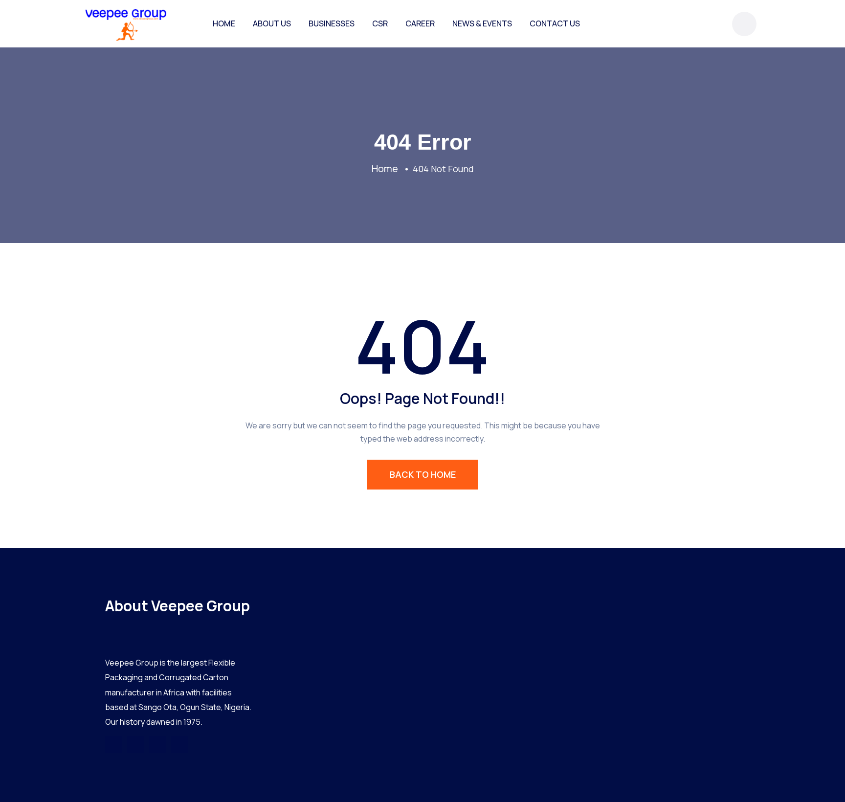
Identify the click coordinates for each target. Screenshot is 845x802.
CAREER (420, 23)
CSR (380, 23)
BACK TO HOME (423, 474)
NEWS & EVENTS (482, 23)
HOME (224, 23)
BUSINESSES (332, 23)
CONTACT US (555, 23)
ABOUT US (272, 23)
